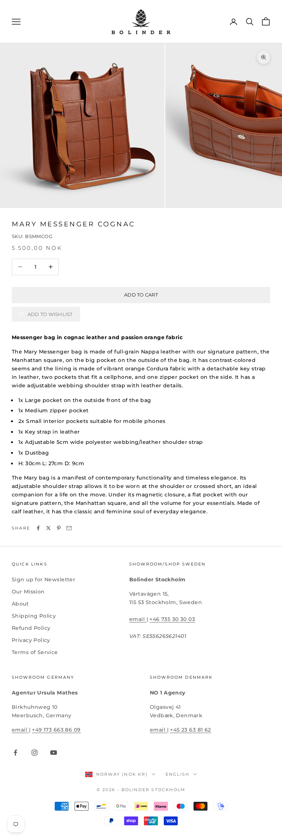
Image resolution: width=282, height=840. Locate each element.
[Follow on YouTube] (53, 752)
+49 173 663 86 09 (56, 729)
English (177, 774)
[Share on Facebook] (38, 528)
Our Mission (28, 591)
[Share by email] (69, 528)
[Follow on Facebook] (15, 752)
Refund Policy (31, 628)
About (20, 603)
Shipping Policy (34, 616)
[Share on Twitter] (48, 528)
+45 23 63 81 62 (190, 729)
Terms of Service (35, 652)
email (138, 619)
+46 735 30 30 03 (172, 619)
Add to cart (141, 295)
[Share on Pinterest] (59, 528)
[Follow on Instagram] (34, 752)
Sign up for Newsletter (43, 579)
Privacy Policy (31, 640)
